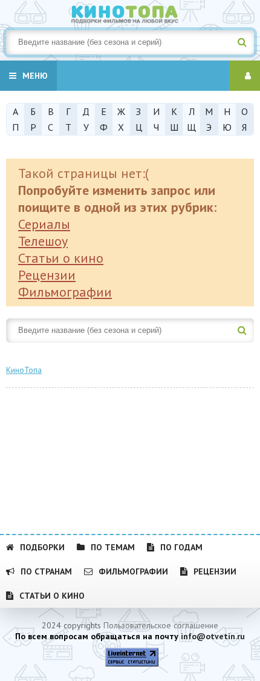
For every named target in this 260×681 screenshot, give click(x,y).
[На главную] (130, 12)
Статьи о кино (60, 257)
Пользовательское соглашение (160, 625)
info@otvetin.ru (213, 636)
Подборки (42, 547)
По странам (46, 571)
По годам (181, 547)
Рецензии (47, 274)
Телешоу (43, 240)
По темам (113, 547)
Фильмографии (65, 291)
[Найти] (242, 42)
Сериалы (44, 223)
